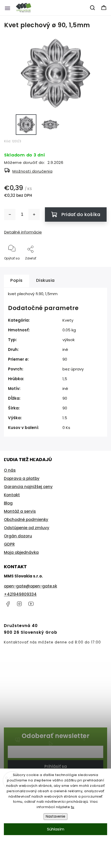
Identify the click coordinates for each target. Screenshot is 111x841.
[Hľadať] (92, 7)
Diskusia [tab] (45, 280)
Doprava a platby (21, 478)
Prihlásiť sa (55, 766)
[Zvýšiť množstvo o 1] (34, 214)
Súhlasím (55, 829)
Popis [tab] (16, 280)
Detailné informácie (23, 232)
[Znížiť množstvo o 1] (9, 214)
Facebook (8, 604)
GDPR (9, 544)
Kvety (67, 320)
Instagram (19, 604)
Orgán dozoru (18, 536)
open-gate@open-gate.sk (30, 586)
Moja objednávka (21, 552)
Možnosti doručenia (32, 171)
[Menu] (7, 8)
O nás (10, 470)
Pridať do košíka (80, 214)
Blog (8, 503)
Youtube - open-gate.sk (31, 604)
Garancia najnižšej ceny (28, 486)
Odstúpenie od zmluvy (26, 527)
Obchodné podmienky (26, 519)
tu (72, 807)
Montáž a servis (20, 511)
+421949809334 (20, 594)
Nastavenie (55, 816)
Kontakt (12, 495)
